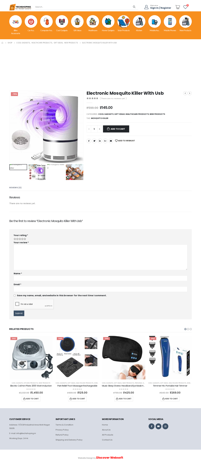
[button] (185, 329)
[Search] (134, 6)
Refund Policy (62, 434)
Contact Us (107, 439)
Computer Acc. (46, 30)
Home (105, 424)
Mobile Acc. (154, 30)
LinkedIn (100, 141)
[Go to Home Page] (2, 43)
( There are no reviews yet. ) (113, 98)
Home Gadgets (108, 30)
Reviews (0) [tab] (15, 187)
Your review (21, 242)
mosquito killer (99, 118)
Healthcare (92, 30)
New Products (185, 30)
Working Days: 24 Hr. (19, 438)
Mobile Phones (170, 30)
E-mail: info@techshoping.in (22, 433)
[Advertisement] (100, 66)
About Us (106, 429)
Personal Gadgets (142, 383)
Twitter (94, 141)
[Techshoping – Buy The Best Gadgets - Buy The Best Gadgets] (20, 8)
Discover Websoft (109, 458)
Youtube (158, 426)
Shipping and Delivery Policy (69, 439)
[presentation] (10, 127)
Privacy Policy (62, 429)
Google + (105, 141)
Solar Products (124, 30)
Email (110, 141)
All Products (107, 434)
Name (18, 273)
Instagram (165, 426)
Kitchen (139, 30)
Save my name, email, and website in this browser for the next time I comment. (62, 295)
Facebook (89, 141)
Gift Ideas (77, 30)
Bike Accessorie (15, 32)
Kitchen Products (31, 383)
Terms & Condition (64, 424)
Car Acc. (31, 30)
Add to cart (118, 128)
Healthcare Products (137, 114)
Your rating (21, 235)
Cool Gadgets (62, 30)
